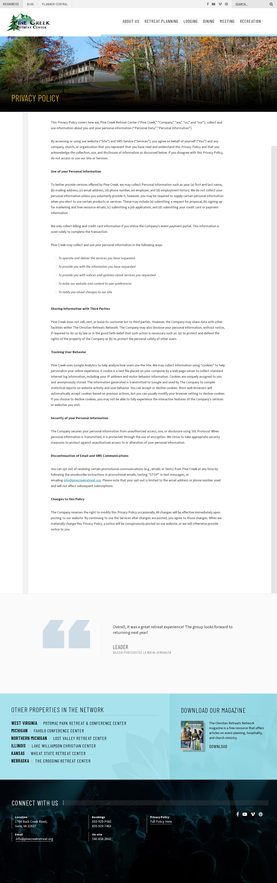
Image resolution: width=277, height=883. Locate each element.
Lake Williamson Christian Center (64, 745)
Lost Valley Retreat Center (80, 738)
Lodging (191, 21)
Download (218, 746)
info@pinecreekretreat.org (82, 480)
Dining (208, 21)
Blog (30, 4)
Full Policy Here (161, 821)
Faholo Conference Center (59, 730)
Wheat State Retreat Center (58, 753)
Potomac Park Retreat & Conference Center (84, 723)
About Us (130, 21)
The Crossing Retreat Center (63, 760)
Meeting (227, 21)
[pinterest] (261, 814)
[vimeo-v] (253, 814)
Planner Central (55, 4)
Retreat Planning (161, 21)
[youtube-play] (245, 814)
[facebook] (237, 814)
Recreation (250, 21)
